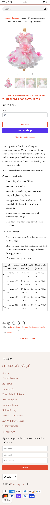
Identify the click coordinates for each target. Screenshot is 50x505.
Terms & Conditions (12, 415)
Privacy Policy (9, 399)
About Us (7, 383)
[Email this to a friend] (24, 323)
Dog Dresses (33, 327)
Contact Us (7, 389)
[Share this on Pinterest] (19, 323)
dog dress (9, 332)
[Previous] (18, 73)
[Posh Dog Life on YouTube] (11, 366)
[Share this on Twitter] (9, 323)
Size (4, 110)
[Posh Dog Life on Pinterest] (17, 366)
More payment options (25, 136)
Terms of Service (10, 426)
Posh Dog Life (17, 484)
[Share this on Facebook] (14, 323)
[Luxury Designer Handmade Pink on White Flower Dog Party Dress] (25, 49)
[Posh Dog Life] (25, 2)
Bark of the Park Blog (13, 394)
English (8, 477)
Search (5, 373)
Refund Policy (9, 410)
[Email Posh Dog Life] (28, 366)
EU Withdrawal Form (13, 420)
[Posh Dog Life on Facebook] (5, 366)
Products (15, 18)
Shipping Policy (10, 404)
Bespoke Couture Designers (19, 327)
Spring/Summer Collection (27, 330)
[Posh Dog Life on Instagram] (22, 366)
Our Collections (10, 378)
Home (7, 18)
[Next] (31, 73)
